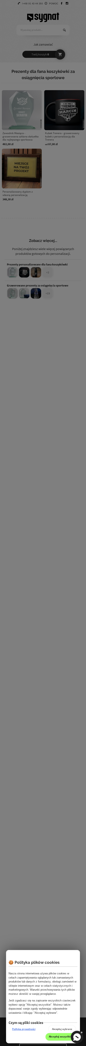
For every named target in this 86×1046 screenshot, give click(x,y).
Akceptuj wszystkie (60, 1036)
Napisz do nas (77, 1037)
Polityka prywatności (23, 1029)
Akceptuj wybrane (62, 1029)
